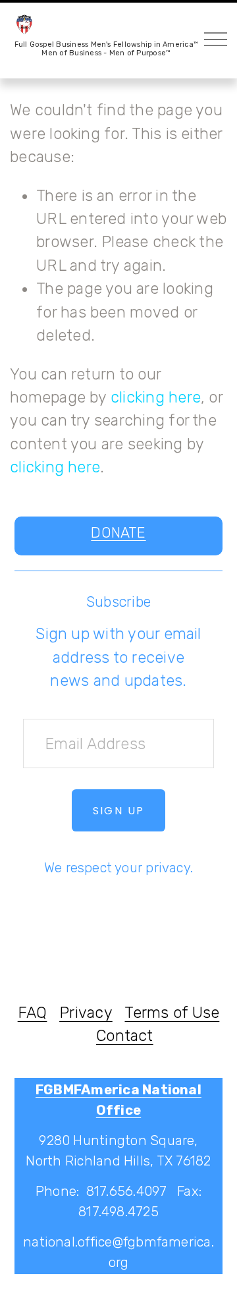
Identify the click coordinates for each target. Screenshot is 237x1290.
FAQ (32, 1012)
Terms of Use (171, 1012)
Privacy (86, 1012)
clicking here (156, 397)
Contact (124, 1035)
